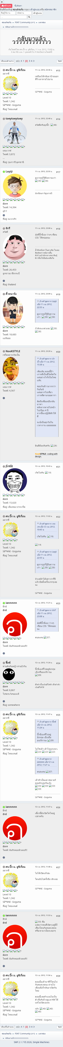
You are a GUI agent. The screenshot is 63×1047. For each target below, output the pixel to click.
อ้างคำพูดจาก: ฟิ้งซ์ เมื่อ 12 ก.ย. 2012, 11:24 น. (46, 724)
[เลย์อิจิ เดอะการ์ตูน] (4, 215)
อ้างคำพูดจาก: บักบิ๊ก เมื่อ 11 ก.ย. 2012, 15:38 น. (46, 361)
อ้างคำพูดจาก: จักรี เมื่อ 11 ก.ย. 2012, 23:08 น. (46, 613)
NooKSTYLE (13, 351)
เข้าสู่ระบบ (35, 9)
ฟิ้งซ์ (8, 662)
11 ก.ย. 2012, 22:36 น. (43, 70)
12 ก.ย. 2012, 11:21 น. (43, 603)
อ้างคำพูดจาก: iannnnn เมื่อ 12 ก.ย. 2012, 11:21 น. (45, 762)
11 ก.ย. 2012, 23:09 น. (43, 293)
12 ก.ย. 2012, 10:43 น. (43, 466)
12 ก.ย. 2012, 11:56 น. (43, 975)
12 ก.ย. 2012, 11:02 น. (43, 516)
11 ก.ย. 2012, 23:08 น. (43, 228)
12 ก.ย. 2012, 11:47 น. (43, 714)
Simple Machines (41, 1042)
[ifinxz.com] (4, 701)
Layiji (9, 171)
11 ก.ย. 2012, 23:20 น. (43, 351)
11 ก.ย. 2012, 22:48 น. (43, 118)
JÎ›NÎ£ (9, 466)
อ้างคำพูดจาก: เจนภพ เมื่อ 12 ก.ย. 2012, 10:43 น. (46, 526)
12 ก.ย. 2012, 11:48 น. (43, 866)
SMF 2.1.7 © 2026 (23, 1042)
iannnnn (11, 603)
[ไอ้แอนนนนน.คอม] (4, 653)
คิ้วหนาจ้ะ (11, 294)
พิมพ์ (60, 61)
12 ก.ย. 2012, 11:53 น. (43, 915)
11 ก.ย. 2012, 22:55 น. (43, 171)
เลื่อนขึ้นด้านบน (7, 1027)
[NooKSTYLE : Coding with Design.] (4, 398)
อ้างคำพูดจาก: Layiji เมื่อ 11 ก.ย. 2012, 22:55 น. (47, 304)
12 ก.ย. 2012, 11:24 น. (43, 662)
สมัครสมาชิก (50, 9)
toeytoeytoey (14, 118)
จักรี (8, 228)
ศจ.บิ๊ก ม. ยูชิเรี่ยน (15, 70)
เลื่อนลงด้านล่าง (7, 61)
